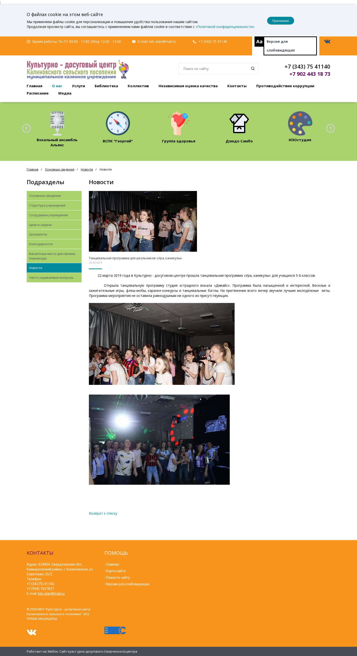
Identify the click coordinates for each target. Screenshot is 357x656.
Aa (259, 41)
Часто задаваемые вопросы (51, 277)
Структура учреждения (47, 205)
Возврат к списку (103, 513)
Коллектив (138, 85)
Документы (38, 234)
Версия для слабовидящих (281, 45)
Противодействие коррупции (285, 85)
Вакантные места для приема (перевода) (52, 255)
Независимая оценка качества (188, 85)
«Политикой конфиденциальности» (225, 26)
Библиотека (106, 85)
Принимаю (280, 20)
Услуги (78, 85)
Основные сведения (59, 169)
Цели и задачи (40, 225)
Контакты (236, 85)
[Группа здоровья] (179, 123)
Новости (87, 169)
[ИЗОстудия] (300, 123)
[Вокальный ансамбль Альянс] (57, 123)
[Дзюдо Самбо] (239, 123)
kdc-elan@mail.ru (162, 41)
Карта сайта (116, 571)
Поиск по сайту (118, 577)
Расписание (38, 93)
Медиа (64, 93)
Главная (34, 85)
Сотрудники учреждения (48, 215)
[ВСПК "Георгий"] (118, 123)
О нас (57, 85)
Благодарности (41, 244)
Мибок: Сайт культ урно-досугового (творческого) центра (92, 651)
